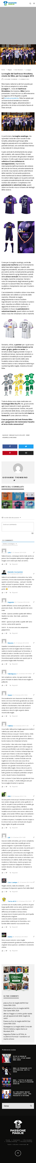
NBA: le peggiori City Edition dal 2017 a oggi (22, 1070)
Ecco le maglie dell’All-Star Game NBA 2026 (22, 1058)
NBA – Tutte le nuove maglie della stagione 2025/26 (23, 1082)
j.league (5, 435)
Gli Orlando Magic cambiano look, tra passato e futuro (22, 1093)
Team (8, 1140)
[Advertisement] (18, 25)
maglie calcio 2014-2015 (17, 435)
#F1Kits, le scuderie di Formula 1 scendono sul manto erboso (17, 1036)
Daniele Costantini (15, 572)
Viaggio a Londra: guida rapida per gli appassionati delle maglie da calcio (18, 1015)
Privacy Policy (26, 1141)
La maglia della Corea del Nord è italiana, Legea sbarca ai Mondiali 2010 (18, 1028)
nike (28, 435)
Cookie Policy (11, 1141)
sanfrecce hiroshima (9, 437)
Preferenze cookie (9, 1050)
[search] (31, 1106)
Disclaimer (28, 1140)
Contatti (16, 1140)
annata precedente (11, 98)
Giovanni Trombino (11, 79)
